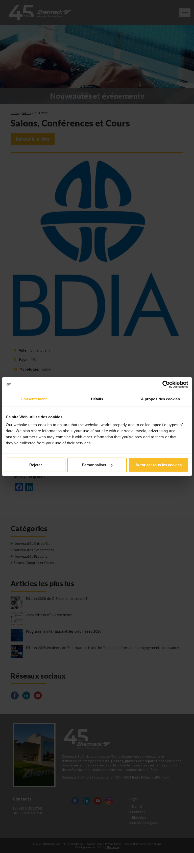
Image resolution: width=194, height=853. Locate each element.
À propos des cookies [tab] (160, 399)
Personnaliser (94, 465)
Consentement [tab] (34, 399)
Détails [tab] (97, 399)
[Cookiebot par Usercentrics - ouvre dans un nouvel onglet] (166, 384)
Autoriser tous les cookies (158, 465)
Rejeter (35, 465)
